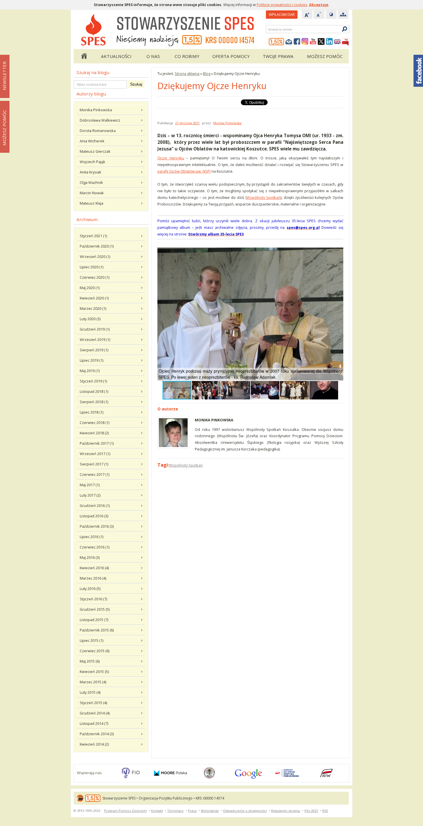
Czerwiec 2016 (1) (94, 547)
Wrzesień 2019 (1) (95, 339)
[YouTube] (313, 41)
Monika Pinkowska (96, 109)
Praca (192, 810)
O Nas (153, 56)
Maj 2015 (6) (90, 661)
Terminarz (175, 810)
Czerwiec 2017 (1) (94, 474)
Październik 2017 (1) (97, 443)
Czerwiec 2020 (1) (94, 277)
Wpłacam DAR (282, 14)
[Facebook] (297, 41)
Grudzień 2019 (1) (95, 329)
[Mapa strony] (343, 15)
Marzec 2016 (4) (93, 578)
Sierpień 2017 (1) (94, 464)
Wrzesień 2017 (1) (95, 453)
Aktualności (116, 56)
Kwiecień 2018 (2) (94, 432)
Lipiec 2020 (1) (91, 266)
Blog (206, 73)
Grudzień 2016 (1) (95, 505)
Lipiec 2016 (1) (91, 536)
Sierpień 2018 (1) (94, 401)
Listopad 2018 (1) (94, 391)
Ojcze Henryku (170, 158)
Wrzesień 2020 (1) (95, 256)
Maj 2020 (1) (90, 287)
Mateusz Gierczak (95, 151)
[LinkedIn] (329, 41)
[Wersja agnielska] (337, 41)
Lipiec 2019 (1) (91, 360)
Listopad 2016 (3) (94, 515)
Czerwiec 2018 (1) (94, 422)
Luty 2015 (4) (90, 692)
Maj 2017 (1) (90, 484)
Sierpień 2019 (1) (94, 349)
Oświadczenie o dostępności (245, 810)
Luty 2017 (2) (90, 495)
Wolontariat (210, 810)
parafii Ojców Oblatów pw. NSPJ (184, 171)
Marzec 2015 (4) (93, 681)
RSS (325, 810)
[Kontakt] (289, 41)
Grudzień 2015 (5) (95, 609)
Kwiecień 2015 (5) (94, 671)
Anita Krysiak (90, 172)
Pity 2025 (311, 810)
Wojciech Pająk (92, 161)
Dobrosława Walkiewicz (100, 120)
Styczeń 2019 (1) (93, 381)
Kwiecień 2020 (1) (94, 298)
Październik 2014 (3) (97, 733)
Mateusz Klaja (91, 203)
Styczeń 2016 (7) (93, 598)
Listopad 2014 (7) (94, 723)
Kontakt (157, 810)
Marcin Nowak (92, 192)
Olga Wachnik (91, 182)
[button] (338, 252)
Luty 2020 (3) (90, 318)
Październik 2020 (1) (97, 246)
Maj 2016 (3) (90, 557)
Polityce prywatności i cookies (282, 4)
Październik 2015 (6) (97, 630)
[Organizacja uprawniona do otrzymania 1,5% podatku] (276, 41)
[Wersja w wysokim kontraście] (331, 15)
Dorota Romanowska (98, 130)
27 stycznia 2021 (187, 123)
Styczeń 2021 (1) (93, 235)
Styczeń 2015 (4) (93, 702)
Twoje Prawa (278, 56)
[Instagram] (305, 41)
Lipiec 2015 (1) (91, 640)
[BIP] (345, 41)
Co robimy (187, 56)
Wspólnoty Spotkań (264, 197)
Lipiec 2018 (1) (91, 412)
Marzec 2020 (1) (93, 308)
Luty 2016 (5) (90, 588)
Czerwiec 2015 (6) (94, 650)
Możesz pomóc (325, 56)
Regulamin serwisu (285, 810)
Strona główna (84, 56)
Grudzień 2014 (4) (95, 713)
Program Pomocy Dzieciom (125, 810)
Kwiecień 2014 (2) (94, 744)
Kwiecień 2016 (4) (94, 567)
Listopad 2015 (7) (94, 619)
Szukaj (267, 29)
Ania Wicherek (92, 141)
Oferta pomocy (231, 56)
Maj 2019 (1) (90, 370)
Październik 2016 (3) (97, 526)
